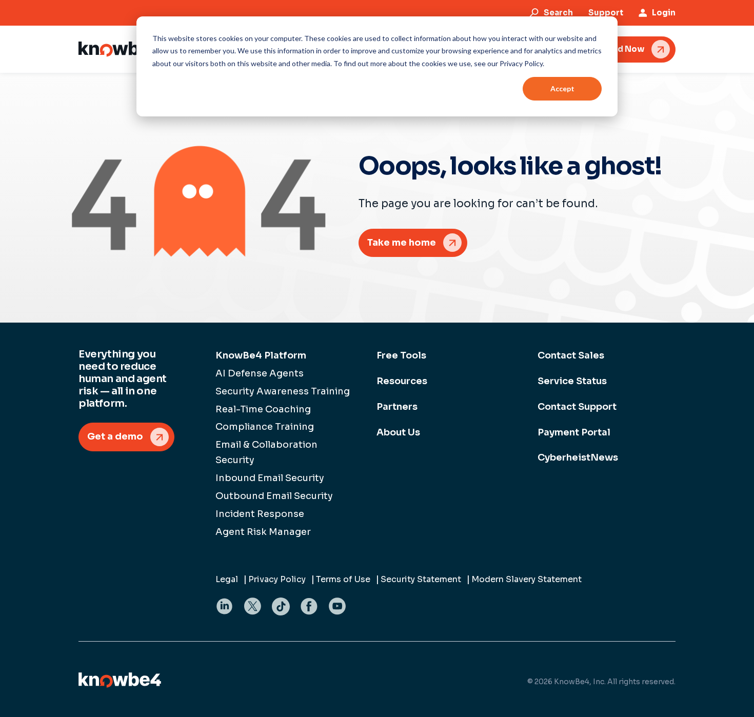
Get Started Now (609, 49)
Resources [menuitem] (401, 381)
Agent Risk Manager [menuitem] (263, 531)
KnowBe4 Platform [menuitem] (260, 355)
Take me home (401, 242)
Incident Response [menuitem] (259, 514)
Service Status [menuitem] (572, 381)
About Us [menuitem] (398, 432)
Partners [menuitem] (397, 406)
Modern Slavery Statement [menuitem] (526, 579)
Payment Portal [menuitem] (574, 432)
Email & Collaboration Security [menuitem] (266, 452)
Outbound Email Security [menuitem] (274, 496)
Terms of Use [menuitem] (343, 579)
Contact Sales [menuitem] (571, 355)
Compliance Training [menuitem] (264, 426)
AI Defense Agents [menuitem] (259, 373)
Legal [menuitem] (226, 579)
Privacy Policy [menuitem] (277, 579)
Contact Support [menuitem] (577, 406)
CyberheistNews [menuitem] (578, 457)
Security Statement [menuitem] (421, 579)
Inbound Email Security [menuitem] (269, 478)
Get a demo (115, 436)
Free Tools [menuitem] (401, 355)
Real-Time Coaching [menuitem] (263, 409)
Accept (562, 88)
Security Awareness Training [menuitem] (282, 391)
